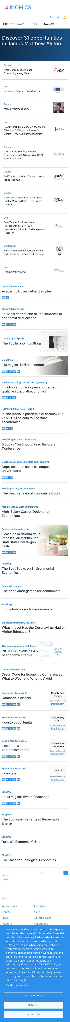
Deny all (33, 1005)
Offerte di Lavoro (13, 24)
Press (5, 917)
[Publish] (58, 17)
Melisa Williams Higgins (16, 108)
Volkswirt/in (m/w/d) (15, 271)
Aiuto (37, 912)
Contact (7, 912)
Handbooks (41, 923)
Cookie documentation (17, 985)
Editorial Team (42, 917)
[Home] (21, 7)
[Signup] (65, 17)
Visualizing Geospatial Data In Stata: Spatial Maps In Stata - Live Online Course (23, 201)
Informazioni (9, 906)
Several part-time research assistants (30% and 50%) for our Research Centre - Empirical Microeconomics (24, 130)
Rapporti (7, 923)
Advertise (40, 906)
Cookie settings (34, 995)
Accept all (34, 1014)
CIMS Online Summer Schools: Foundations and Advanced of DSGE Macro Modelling (24, 155)
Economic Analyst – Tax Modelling (22, 91)
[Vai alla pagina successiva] (65, 873)
